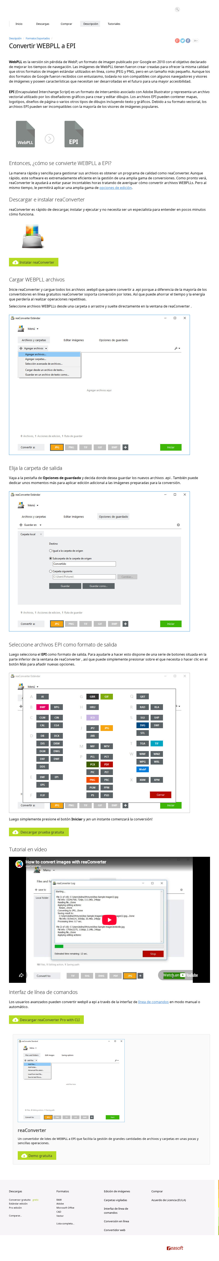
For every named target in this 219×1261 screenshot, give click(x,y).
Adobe (60, 1203)
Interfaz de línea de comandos (116, 1211)
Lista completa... (65, 1223)
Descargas (42, 24)
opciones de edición (115, 187)
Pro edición (15, 1207)
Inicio (19, 24)
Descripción (90, 24)
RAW (59, 1199)
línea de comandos (153, 1002)
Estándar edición (18, 1203)
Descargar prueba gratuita (42, 832)
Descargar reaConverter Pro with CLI (50, 1019)
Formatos (62, 1191)
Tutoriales (114, 24)
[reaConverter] (27, 10)
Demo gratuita (40, 1155)
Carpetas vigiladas (115, 1200)
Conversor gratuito (23, 1199)
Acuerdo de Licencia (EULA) (168, 1200)
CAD (58, 1211)
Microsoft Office (65, 1207)
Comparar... (15, 1215)
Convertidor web (114, 1230)
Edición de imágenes (117, 1191)
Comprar (66, 24)
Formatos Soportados (38, 38)
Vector (60, 1215)
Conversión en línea (116, 1221)
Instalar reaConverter (36, 262)
